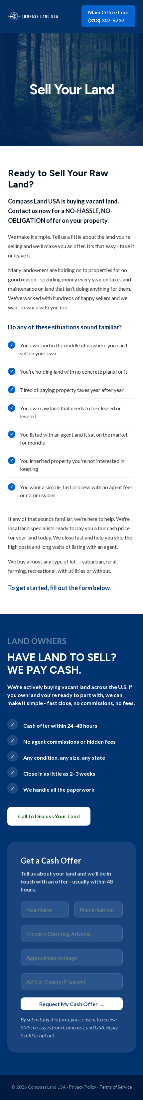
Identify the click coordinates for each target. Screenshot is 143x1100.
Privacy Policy (82, 1087)
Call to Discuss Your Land (49, 816)
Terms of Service (115, 1087)
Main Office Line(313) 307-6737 (108, 16)
